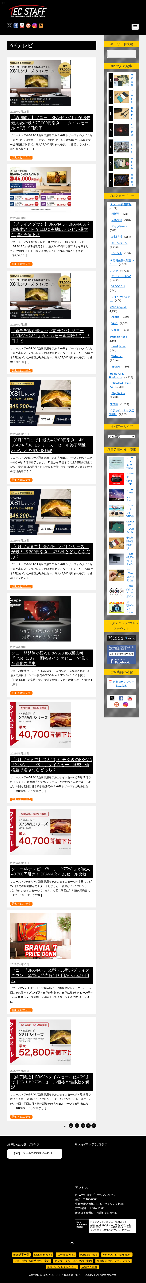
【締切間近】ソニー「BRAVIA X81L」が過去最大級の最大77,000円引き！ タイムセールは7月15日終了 (50, 122)
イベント (116, 253)
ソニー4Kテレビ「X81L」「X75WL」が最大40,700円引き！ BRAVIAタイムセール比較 (50, 871)
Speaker (116, 366)
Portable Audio (119, 336)
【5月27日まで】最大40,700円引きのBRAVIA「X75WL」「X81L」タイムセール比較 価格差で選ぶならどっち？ (51, 764)
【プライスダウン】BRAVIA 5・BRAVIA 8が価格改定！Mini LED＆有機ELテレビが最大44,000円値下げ (50, 229)
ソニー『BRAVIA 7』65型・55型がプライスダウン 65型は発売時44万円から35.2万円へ (50, 975)
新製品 (115, 213)
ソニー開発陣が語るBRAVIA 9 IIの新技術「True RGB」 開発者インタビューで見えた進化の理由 (50, 658)
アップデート (119, 226)
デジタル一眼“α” (121, 276)
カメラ (114, 270)
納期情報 (116, 236)
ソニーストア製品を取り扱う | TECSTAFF (72, 1275)
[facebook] (15, 25)
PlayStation (118, 393)
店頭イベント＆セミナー (61, 1267)
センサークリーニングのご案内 (73, 1260)
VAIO (114, 323)
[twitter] (9, 25)
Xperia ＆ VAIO (66, 1254)
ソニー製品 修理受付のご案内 (32, 1260)
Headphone (118, 346)
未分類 (114, 404)
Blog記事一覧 (21, 1254)
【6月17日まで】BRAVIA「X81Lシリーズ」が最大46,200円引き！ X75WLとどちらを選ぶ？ (50, 551)
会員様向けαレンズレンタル (113, 1260)
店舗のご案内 (89, 1267)
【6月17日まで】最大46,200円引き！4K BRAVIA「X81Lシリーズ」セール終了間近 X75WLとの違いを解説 (50, 445)
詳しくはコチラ (21, 157)
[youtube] (22, 25)
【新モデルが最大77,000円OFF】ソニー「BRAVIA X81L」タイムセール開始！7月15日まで (50, 335)
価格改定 (116, 220)
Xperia (115, 316)
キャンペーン (119, 243)
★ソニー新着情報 (120, 204)
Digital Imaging (43, 1254)
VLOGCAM (118, 286)
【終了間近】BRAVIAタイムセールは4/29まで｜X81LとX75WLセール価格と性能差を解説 (50, 1082)
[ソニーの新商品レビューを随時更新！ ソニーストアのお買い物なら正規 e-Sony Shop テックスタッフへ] (28, 16)
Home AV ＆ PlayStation (116, 1254)
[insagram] (34, 25)
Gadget (115, 329)
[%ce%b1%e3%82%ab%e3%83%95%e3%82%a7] (28, 25)
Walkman (116, 356)
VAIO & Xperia (118, 307)
